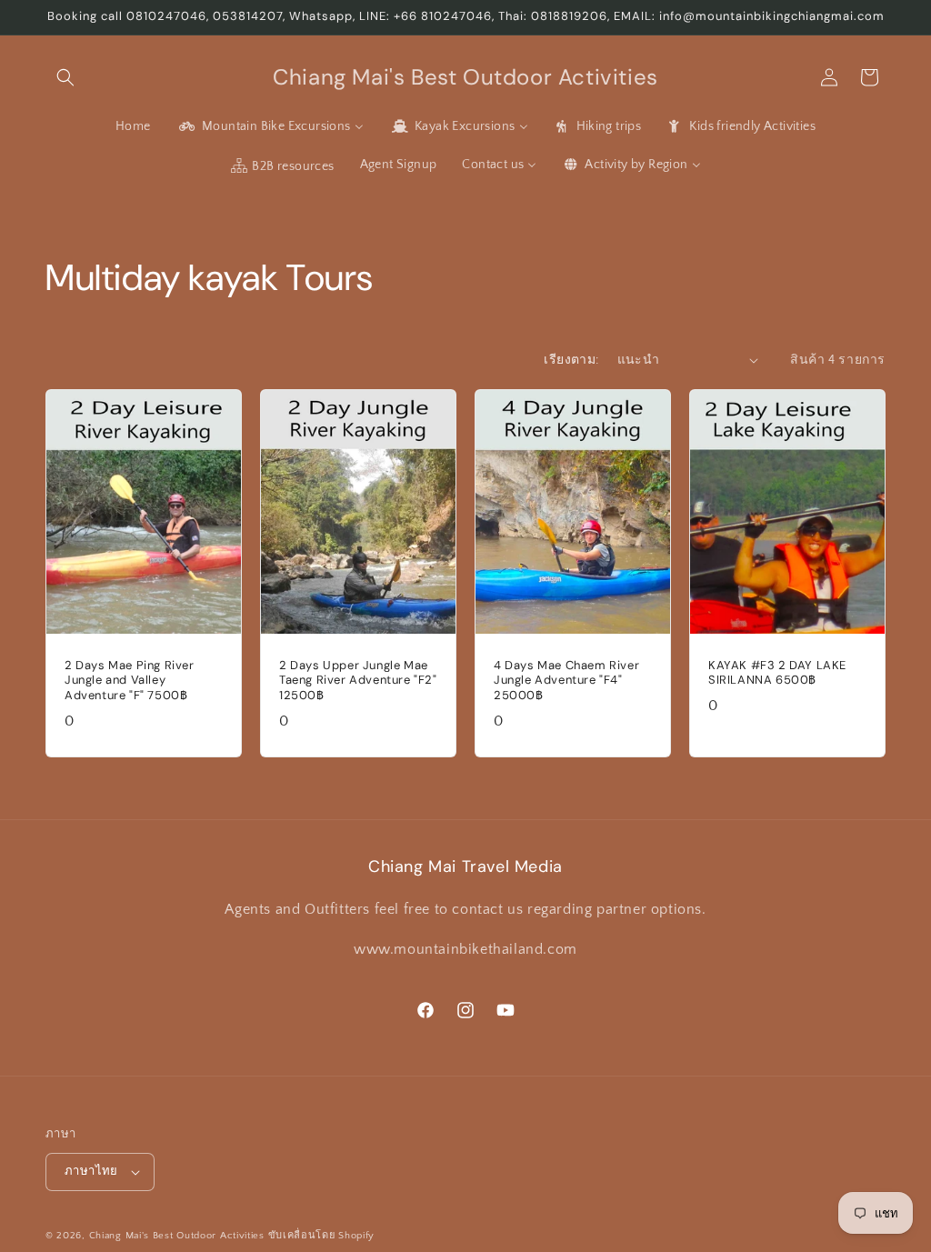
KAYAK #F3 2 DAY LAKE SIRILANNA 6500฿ (777, 672)
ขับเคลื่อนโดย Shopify (321, 1235)
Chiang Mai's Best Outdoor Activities (177, 1235)
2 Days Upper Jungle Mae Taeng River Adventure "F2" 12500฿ (358, 680)
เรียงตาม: (571, 360)
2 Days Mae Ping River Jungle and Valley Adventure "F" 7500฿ (130, 680)
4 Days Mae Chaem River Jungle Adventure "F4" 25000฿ (566, 680)
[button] (65, 77)
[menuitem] (133, 126)
